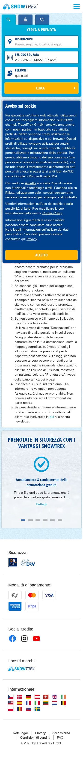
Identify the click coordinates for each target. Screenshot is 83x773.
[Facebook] (12, 638)
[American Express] (15, 606)
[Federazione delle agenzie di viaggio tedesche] (28, 562)
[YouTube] (36, 638)
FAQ (60, 737)
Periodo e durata (27, 54)
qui (52, 417)
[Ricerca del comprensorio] (25, 20)
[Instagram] (24, 638)
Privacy (32, 239)
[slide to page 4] (45, 520)
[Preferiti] (42, 20)
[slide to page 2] (30, 520)
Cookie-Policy (52, 213)
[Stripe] (32, 606)
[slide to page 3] (38, 520)
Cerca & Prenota (41, 30)
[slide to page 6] (60, 520)
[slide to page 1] (23, 520)
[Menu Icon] (76, 6)
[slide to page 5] (52, 520)
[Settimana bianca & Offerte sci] (20, 6)
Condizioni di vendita (35, 737)
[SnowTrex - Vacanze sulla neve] (21, 668)
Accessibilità (61, 733)
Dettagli (41, 504)
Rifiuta (10, 192)
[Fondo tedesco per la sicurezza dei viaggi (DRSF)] (12, 562)
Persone (20, 70)
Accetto (30, 183)
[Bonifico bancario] (15, 595)
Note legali (13, 229)
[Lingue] (10, 697)
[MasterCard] (32, 595)
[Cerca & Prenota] (9, 20)
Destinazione (24, 39)
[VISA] (49, 595)
